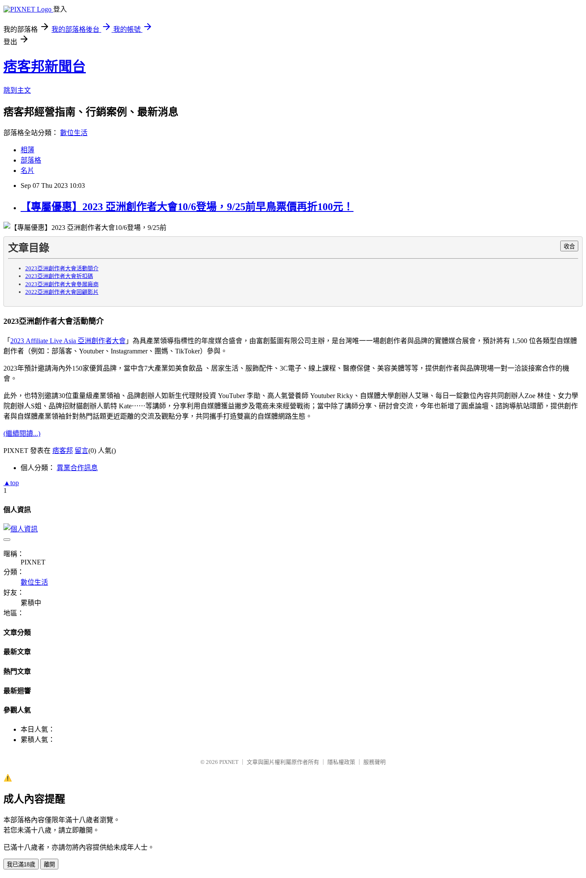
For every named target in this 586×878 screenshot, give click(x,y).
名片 (27, 170)
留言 (81, 450)
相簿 (27, 150)
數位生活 (74, 132)
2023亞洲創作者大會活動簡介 (62, 268)
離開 (49, 864)
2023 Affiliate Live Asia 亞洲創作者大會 (68, 340)
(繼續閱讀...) (21, 433)
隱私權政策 (341, 762)
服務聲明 (374, 762)
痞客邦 (62, 450)
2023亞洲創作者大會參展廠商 (62, 284)
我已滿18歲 (21, 864)
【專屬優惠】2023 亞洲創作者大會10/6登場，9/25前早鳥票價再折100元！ (187, 206)
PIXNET (229, 762)
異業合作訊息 (77, 467)
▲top (11, 482)
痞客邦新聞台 (44, 66)
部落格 (31, 160)
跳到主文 (17, 90)
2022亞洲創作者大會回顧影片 (62, 292)
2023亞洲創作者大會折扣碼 (59, 276)
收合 (569, 246)
